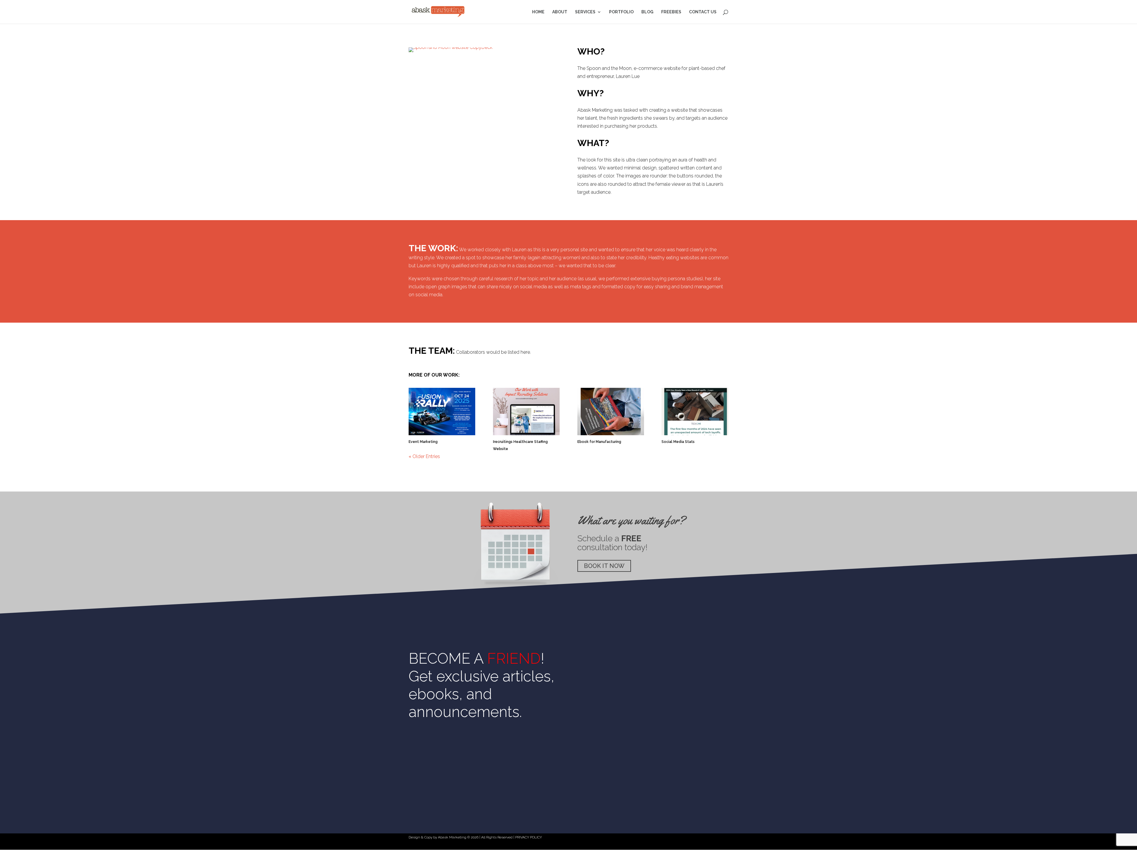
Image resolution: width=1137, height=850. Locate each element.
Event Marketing (423, 442)
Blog (647, 12)
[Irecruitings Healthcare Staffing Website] (526, 411)
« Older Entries (424, 456)
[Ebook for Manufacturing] (610, 411)
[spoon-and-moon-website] (450, 52)
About (559, 12)
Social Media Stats (678, 442)
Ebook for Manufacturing (599, 442)
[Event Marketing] (442, 411)
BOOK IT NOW (604, 565)
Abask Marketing (452, 837)
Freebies (671, 12)
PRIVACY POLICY (528, 837)
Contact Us (703, 12)
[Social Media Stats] (694, 411)
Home (538, 12)
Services (585, 12)
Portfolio (621, 12)
